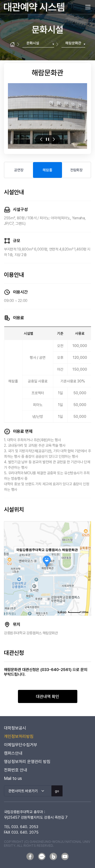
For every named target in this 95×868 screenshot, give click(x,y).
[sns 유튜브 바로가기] (65, 856)
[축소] (84, 567)
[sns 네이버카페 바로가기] (41, 856)
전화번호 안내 (15, 770)
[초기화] (84, 577)
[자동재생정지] (47, 139)
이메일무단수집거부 (20, 744)
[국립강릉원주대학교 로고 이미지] (34, 7)
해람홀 (47, 170)
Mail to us (13, 778)
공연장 (18, 170)
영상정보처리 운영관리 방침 (27, 761)
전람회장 (76, 170)
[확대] (84, 559)
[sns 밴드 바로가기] (53, 856)
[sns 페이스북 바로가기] (30, 856)
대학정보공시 (15, 728)
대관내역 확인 (47, 696)
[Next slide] (54, 139)
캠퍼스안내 (13, 753)
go (57, 791)
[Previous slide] (41, 139)
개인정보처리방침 (19, 736)
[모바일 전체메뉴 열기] (88, 7)
